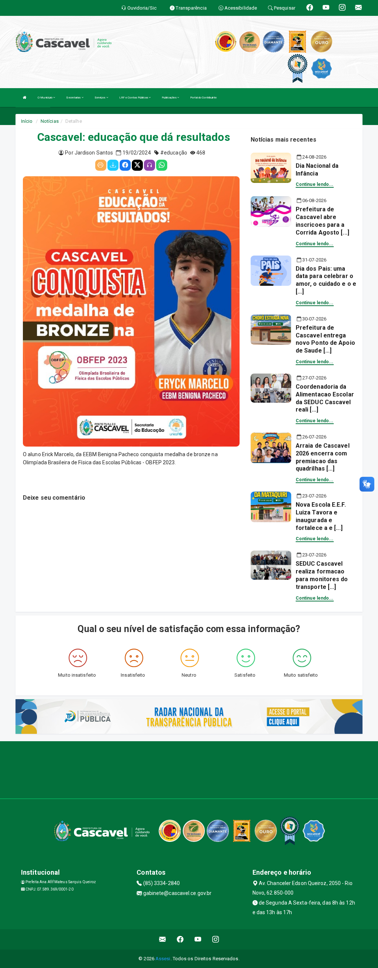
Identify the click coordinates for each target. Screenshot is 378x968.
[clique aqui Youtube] (198, 939)
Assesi (163, 958)
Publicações (169, 97)
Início (27, 121)
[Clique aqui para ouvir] (149, 165)
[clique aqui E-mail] (162, 939)
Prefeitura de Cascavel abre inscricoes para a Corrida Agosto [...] (322, 221)
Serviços (100, 97)
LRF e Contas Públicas (134, 97)
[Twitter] (137, 165)
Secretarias (73, 97)
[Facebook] (125, 165)
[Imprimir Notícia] (100, 165)
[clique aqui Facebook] (180, 939)
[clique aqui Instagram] (215, 939)
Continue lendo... (315, 184)
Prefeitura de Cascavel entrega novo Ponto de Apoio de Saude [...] (325, 339)
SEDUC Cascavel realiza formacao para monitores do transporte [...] (322, 575)
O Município (45, 97)
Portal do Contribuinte (203, 97)
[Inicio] (24, 97)
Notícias (50, 121)
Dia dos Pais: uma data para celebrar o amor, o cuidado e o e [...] (326, 280)
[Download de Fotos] (112, 165)
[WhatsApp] (161, 165)
